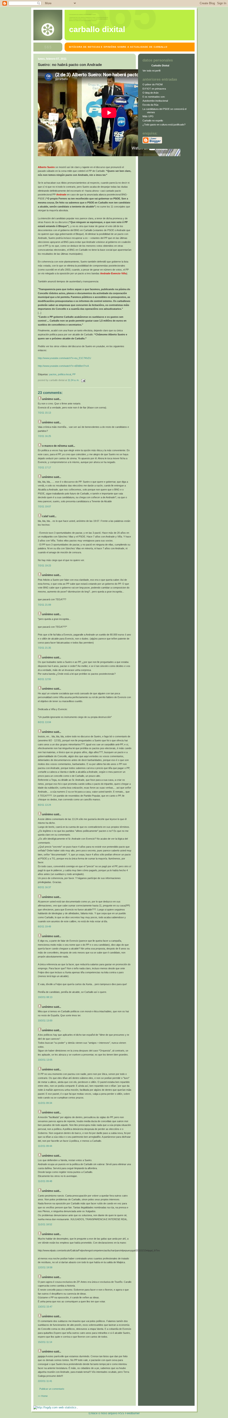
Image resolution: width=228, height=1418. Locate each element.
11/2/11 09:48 (45, 1181)
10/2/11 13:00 (45, 1020)
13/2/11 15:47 (45, 1306)
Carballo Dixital (97, 29)
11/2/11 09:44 (45, 1146)
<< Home (43, 1396)
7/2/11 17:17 (44, 467)
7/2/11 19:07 (44, 506)
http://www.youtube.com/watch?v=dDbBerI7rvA (63, 366)
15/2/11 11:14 (45, 1342)
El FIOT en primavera (154, 88)
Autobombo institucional (155, 100)
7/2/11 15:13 (44, 412)
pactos (53, 374)
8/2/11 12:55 (44, 679)
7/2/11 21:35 (44, 647)
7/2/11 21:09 (44, 604)
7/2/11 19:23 (44, 565)
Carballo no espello (152, 120)
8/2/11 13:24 (44, 804)
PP (73, 374)
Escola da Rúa (150, 104)
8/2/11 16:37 (44, 887)
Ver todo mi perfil (151, 70)
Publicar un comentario (51, 1388)
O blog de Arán (150, 92)
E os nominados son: (153, 96)
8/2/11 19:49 (44, 926)
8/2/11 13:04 (44, 722)
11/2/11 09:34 (45, 1103)
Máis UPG (148, 116)
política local (64, 374)
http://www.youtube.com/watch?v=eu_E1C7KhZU (64, 358)
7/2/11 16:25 (44, 436)
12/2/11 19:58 (45, 1267)
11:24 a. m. (73, 380)
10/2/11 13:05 (45, 1059)
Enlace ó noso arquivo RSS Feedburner (114, 1413)
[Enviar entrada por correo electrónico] (82, 380)
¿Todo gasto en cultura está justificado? (163, 124)
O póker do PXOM (152, 84)
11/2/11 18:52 (45, 1224)
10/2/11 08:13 (45, 997)
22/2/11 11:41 (45, 1381)
